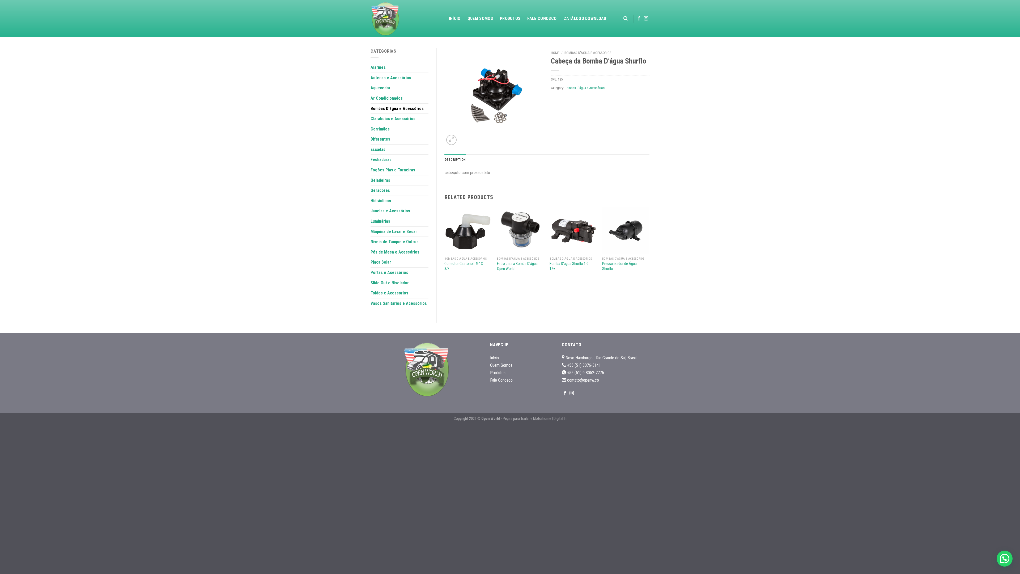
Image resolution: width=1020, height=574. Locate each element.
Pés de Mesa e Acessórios (395, 252)
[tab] (455, 159)
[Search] (625, 18)
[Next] (649, 244)
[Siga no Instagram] (646, 18)
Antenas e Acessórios (391, 77)
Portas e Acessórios (389, 272)
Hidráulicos (381, 200)
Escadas (378, 149)
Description (455, 160)
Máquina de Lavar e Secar (394, 231)
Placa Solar (381, 262)
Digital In (560, 418)
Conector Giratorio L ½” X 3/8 (463, 266)
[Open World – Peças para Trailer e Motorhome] (397, 18)
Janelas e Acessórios (390, 210)
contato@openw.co (583, 380)
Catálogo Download (584, 18)
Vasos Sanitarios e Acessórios (399, 303)
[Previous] (445, 244)
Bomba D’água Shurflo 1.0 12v (569, 266)
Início (455, 18)
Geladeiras (380, 180)
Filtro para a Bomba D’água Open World (517, 266)
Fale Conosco (541, 18)
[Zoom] (451, 140)
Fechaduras (381, 159)
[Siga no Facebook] (639, 18)
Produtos (510, 18)
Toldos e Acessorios (389, 293)
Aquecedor (380, 87)
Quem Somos (480, 18)
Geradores (380, 190)
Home (555, 52)
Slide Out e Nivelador (390, 282)
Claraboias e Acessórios (393, 118)
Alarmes (378, 67)
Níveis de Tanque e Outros (395, 241)
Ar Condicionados (387, 98)
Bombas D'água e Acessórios (397, 108)
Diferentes (380, 139)
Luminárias (380, 221)
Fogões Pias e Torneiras (393, 169)
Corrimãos (380, 129)
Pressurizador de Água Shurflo (619, 266)
